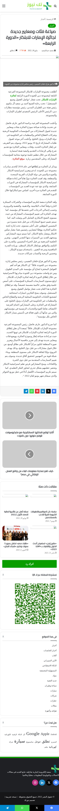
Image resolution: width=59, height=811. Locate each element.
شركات (54, 696)
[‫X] (48, 391)
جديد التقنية (52, 680)
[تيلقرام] (26, 391)
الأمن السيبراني (50, 660)
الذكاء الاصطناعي (49, 665)
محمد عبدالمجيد (48, 50)
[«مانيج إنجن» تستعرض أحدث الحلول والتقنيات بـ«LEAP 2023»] (44, 533)
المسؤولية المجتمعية (48, 670)
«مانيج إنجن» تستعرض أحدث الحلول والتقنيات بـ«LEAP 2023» (45, 546)
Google (32, 733)
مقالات (54, 706)
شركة (11, 742)
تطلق (46, 741)
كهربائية (53, 746)
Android (54, 734)
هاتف (46, 747)
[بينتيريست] (37, 391)
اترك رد (30, 563)
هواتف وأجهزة (51, 711)
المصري (54, 742)
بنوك (55, 675)
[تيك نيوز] (39, 6)
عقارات (53, 701)
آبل (24, 734)
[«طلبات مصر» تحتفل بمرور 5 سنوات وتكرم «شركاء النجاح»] (15, 533)
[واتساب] (31, 391)
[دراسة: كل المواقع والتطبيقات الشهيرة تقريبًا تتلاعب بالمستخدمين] (44, 501)
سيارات (53, 691)
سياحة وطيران (51, 686)
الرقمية (14, 734)
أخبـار (43, 19)
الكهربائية (8, 734)
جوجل (38, 741)
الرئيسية (50, 19)
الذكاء (20, 734)
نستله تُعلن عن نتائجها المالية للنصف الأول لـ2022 (16, 513)
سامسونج (29, 742)
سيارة (19, 741)
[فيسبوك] (54, 391)
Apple (45, 734)
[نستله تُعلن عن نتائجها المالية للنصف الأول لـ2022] (15, 501)
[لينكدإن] (43, 391)
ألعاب (54, 655)
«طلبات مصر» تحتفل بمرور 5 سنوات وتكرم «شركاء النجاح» (15, 544)
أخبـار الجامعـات (50, 650)
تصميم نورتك (29, 800)
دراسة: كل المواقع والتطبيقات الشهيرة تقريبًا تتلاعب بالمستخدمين (44, 514)
